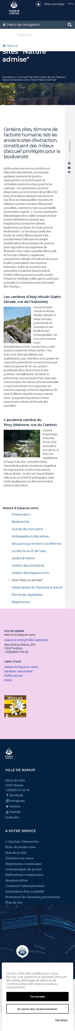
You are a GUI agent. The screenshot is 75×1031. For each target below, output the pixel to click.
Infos (8, 680)
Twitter (14, 806)
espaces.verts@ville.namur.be (26, 640)
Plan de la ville (16, 852)
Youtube (15, 812)
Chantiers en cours (19, 858)
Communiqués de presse (23, 869)
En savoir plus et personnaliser (37, 1008)
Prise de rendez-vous (20, 847)
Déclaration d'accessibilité (24, 891)
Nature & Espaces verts (15, 79)
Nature (12, 46)
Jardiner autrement (18, 671)
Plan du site (13, 902)
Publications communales (24, 875)
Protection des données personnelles (32, 897)
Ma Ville (33, 77)
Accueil (22, 77)
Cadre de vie (47, 77)
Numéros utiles (16, 880)
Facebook (16, 795)
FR (69, 3)
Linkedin (12, 817)
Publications (13, 675)
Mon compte (54, 4)
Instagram (17, 801)
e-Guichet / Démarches (22, 841)
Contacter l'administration (24, 886)
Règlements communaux (23, 864)
